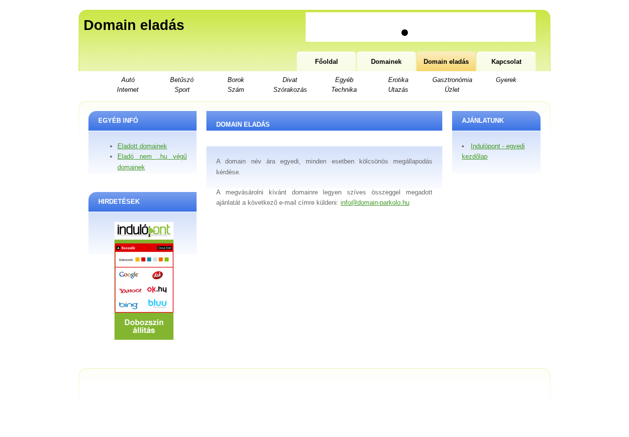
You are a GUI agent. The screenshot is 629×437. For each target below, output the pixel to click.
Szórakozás (290, 89)
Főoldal (326, 61)
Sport (182, 89)
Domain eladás (134, 25)
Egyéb (344, 79)
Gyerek (506, 79)
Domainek (386, 61)
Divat (290, 79)
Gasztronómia (452, 79)
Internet (128, 89)
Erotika (398, 79)
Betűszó (182, 79)
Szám (236, 89)
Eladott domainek (142, 146)
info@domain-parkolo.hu (375, 202)
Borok (236, 79)
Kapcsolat (506, 61)
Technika (344, 89)
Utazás (398, 89)
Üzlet (452, 89)
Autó (128, 79)
